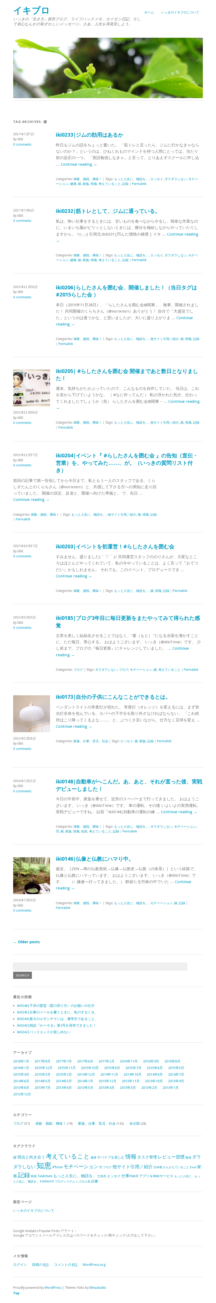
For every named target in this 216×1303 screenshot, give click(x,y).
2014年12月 (86, 1074)
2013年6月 (64, 1088)
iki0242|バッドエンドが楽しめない (44, 1032)
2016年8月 (172, 1061)
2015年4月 (21, 1074)
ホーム (149, 12)
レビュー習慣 (171, 1157)
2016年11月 (129, 1061)
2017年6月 (85, 1061)
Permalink (139, 184)
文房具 (101, 1176)
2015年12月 (43, 1068)
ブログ (78, 670)
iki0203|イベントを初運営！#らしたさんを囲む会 (115, 547)
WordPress (53, 1288)
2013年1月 (171, 1088)
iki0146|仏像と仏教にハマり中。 (95, 859)
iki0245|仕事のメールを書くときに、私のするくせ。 (57, 1012)
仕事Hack (129, 1175)
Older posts (26, 942)
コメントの (65, 1265)
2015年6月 (155, 1068)
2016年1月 (21, 1068)
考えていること (110, 184)
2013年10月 (154, 1081)
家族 (86, 184)
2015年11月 (67, 1068)
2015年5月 (176, 1068)
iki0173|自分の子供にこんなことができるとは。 (113, 697)
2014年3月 (64, 1081)
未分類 (134, 1123)
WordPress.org (94, 1265)
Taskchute (44, 1176)
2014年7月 (176, 1074)
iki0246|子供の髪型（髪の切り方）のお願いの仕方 (56, 1006)
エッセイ (156, 179)
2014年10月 (132, 1074)
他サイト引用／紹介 (164, 339)
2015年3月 (43, 1074)
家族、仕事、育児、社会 (90, 741)
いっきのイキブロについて (180, 12)
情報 (94, 184)
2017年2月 (107, 1061)
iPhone (57, 1167)
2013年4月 (107, 1088)
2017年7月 (64, 1061)
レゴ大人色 (83, 1181)
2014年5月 (43, 1081)
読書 (94, 1181)
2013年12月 (107, 1081)
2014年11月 (109, 1074)
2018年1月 (21, 1061)
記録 (125, 184)
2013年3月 (128, 1088)
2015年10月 (90, 1068)
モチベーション (141, 670)
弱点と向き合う (31, 1157)
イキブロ (31, 10)
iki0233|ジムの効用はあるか (89, 135)
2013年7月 (43, 1088)
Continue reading (79, 164)
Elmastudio (98, 1288)
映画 (34, 1176)
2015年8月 (112, 1068)
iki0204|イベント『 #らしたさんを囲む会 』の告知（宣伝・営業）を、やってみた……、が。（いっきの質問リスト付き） (127, 463)
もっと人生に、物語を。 (131, 179)
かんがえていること (176, 1167)
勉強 (188, 1157)
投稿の (40, 1265)
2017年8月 (43, 1061)
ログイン (20, 1265)
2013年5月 (85, 1088)
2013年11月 (131, 1081)
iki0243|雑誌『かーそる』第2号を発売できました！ (56, 1025)
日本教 (158, 1167)
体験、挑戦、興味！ (87, 179)
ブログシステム (65, 1181)
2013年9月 (176, 1081)
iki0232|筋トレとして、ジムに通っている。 (108, 211)
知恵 (84, 831)
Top (16, 1293)
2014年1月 (85, 1081)
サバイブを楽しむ (111, 1157)
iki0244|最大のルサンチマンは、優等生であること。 (57, 1019)
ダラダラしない (176, 179)
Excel (193, 1167)
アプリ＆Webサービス (156, 1176)
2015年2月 (64, 1074)
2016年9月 (151, 1061)
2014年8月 (155, 1074)
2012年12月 (22, 1094)
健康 (73, 184)
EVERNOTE (47, 1181)
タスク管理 (147, 1157)
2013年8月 (21, 1088)
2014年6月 (21, 1081)
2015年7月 (133, 1068)
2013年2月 (149, 1088)
